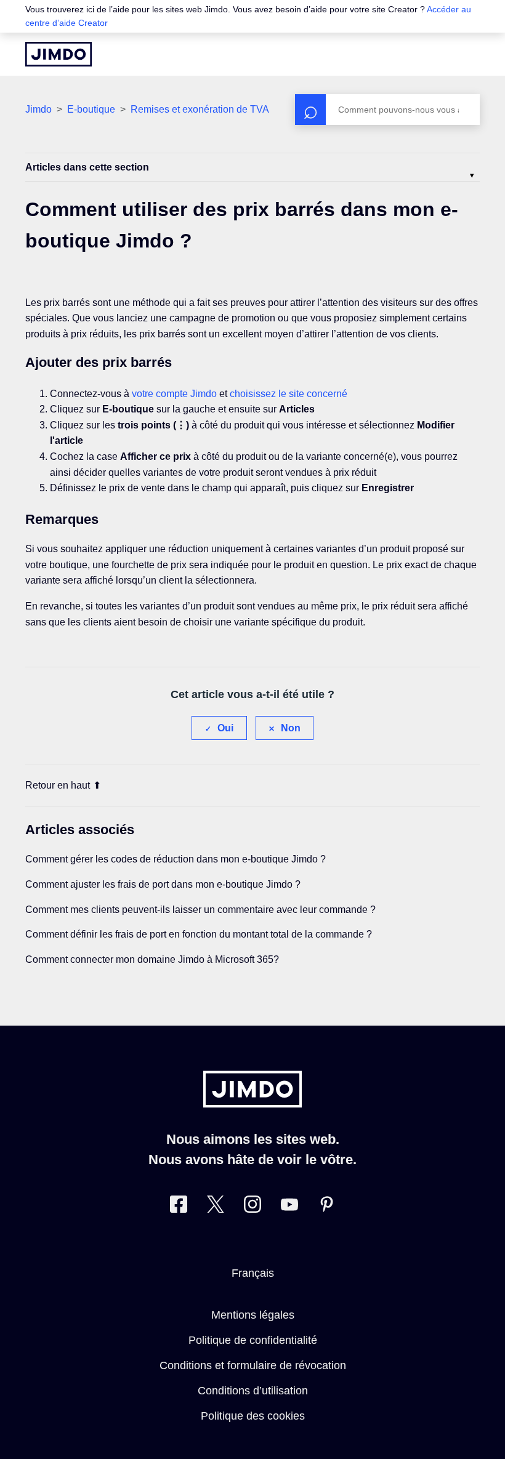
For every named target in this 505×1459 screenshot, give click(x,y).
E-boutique (91, 109)
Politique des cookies (253, 1416)
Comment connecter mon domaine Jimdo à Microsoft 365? (152, 959)
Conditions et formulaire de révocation (253, 1365)
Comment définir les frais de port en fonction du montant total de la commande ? (198, 934)
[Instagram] (252, 1207)
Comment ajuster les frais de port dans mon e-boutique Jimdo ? (163, 884)
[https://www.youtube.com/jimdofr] (289, 1207)
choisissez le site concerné (288, 393)
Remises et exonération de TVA (200, 109)
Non (291, 728)
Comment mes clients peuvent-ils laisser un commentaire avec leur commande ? (200, 909)
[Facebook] (178, 1207)
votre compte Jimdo (174, 393)
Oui (225, 728)
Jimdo (38, 109)
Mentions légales (252, 1315)
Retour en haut (57, 785)
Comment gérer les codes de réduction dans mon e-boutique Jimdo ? (175, 859)
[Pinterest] (326, 1207)
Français (253, 1273)
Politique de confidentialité (252, 1340)
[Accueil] (58, 54)
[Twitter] (215, 1207)
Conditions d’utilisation (253, 1391)
